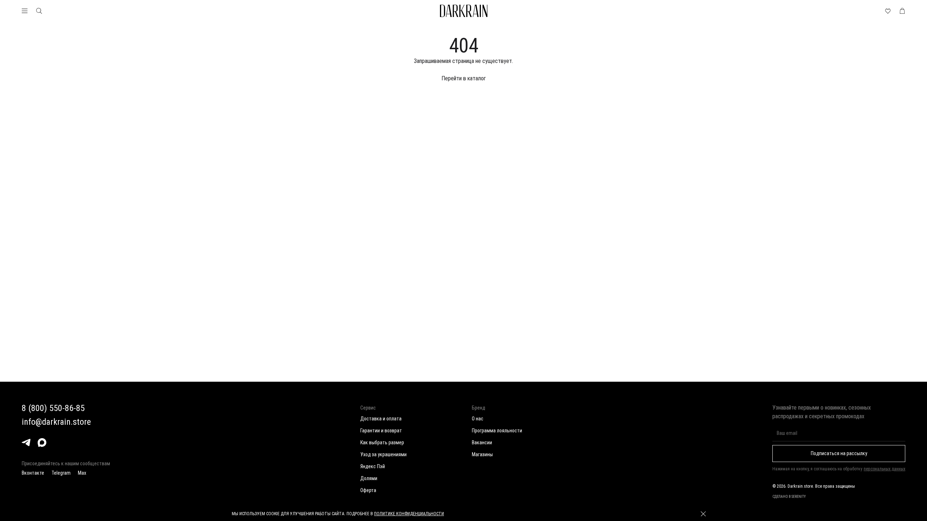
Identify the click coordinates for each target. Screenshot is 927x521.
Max (82, 472)
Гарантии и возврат (381, 430)
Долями (368, 478)
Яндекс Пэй (372, 466)
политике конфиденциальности (409, 513)
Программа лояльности (497, 430)
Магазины (482, 454)
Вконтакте (33, 472)
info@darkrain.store (56, 422)
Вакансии (482, 442)
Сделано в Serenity (789, 497)
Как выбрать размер (382, 442)
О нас (477, 419)
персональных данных (884, 468)
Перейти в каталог (463, 78)
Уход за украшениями (383, 454)
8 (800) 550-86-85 (53, 408)
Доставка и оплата (381, 419)
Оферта (368, 490)
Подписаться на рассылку (839, 453)
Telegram (61, 472)
